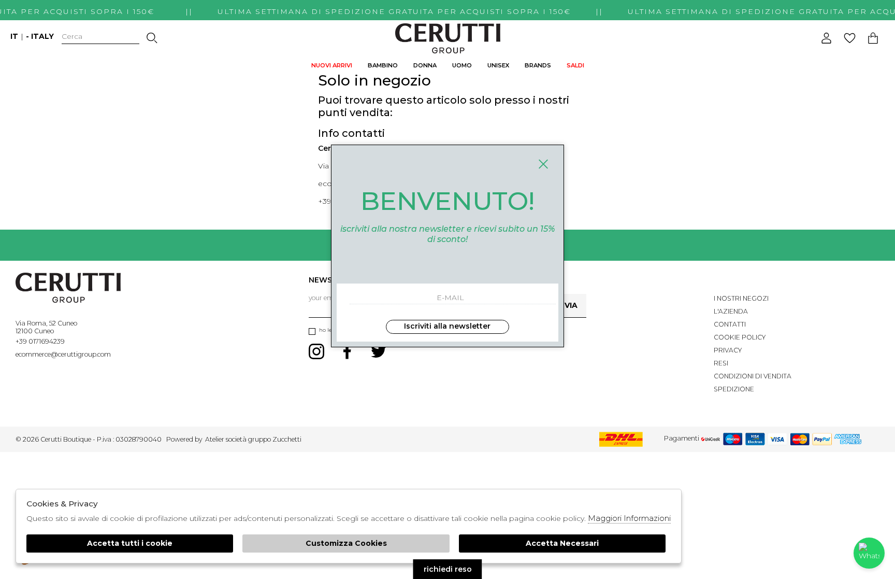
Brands (538, 65)
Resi (721, 363)
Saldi (575, 65)
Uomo (462, 65)
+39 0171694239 (40, 341)
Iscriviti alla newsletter (447, 326)
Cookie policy (740, 337)
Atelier (214, 439)
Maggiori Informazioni (629, 518)
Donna (425, 65)
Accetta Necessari (562, 543)
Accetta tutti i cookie (129, 543)
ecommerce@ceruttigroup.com (63, 354)
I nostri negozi (741, 298)
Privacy (728, 350)
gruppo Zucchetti (274, 439)
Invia (567, 305)
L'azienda (731, 311)
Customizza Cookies (346, 543)
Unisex (498, 65)
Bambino (383, 65)
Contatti (730, 324)
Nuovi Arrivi (331, 65)
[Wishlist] (849, 38)
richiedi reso (448, 569)
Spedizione (734, 389)
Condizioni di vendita (752, 376)
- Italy (40, 36)
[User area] (826, 38)
